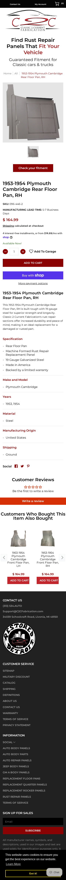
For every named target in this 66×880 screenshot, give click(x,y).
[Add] (22, 251)
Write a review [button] (33, 501)
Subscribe (33, 830)
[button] (59, 3)
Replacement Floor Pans (21, 778)
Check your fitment (33, 168)
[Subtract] (5, 251)
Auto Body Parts (15, 754)
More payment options (33, 283)
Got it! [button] (33, 873)
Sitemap (8, 670)
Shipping (8, 225)
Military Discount (16, 676)
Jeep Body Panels (16, 766)
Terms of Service (15, 719)
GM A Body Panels (16, 772)
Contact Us (15, 4)
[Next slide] (62, 557)
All (16, 73)
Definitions (11, 695)
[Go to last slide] (4, 557)
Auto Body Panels (16, 748)
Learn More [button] (13, 864)
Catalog (9, 682)
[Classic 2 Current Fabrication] (33, 20)
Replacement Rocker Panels (24, 790)
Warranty (10, 713)
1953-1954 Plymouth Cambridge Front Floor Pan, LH (18, 559)
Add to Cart (33, 262)
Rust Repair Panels (17, 796)
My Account (40, 4)
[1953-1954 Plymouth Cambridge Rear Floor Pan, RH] (33, 152)
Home (7, 73)
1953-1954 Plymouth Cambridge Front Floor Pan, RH (48, 559)
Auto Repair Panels (17, 760)
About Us (10, 701)
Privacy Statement (16, 725)
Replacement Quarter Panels (25, 784)
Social (7, 742)
